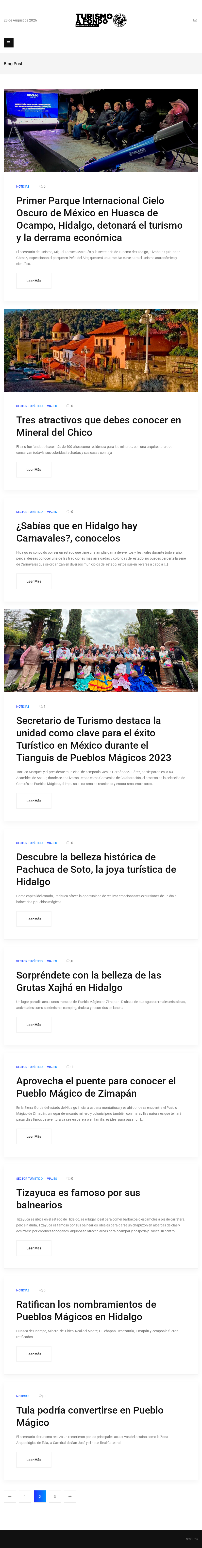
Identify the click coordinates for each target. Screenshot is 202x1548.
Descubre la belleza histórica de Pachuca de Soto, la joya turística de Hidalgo (96, 869)
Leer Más (34, 281)
